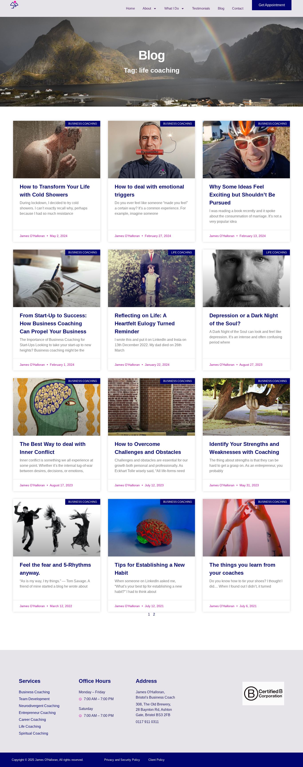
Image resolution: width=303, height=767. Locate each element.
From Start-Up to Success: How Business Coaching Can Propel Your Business (53, 323)
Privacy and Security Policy (122, 759)
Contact (237, 8)
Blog (221, 8)
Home (130, 8)
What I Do (171, 8)
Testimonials (201, 8)
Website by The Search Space (220, 759)
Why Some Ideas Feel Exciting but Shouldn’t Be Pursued (242, 195)
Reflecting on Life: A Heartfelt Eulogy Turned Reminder (145, 323)
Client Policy (156, 759)
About (147, 8)
